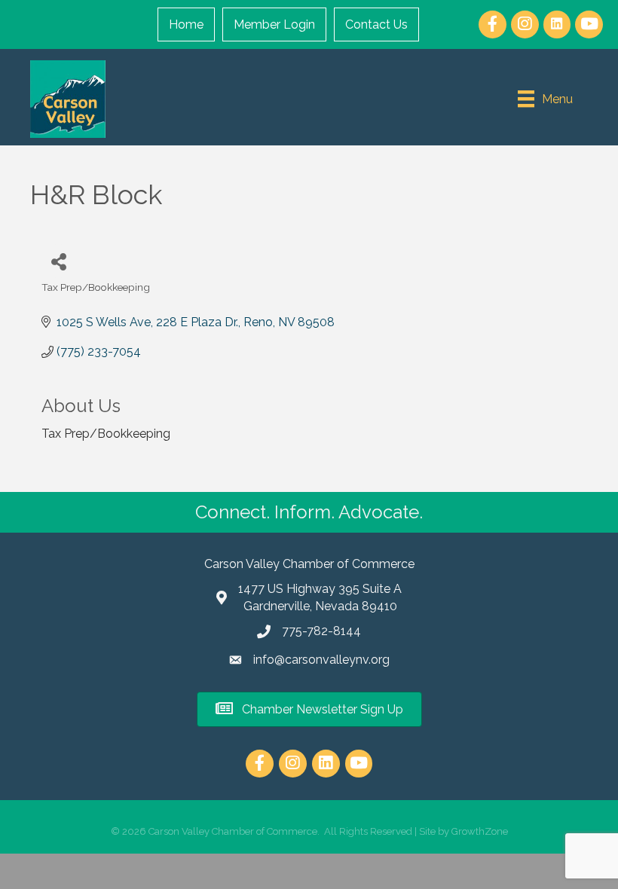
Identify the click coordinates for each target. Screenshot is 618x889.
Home (186, 24)
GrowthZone (479, 831)
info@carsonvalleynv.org (321, 659)
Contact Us (376, 24)
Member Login (274, 24)
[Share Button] (58, 261)
